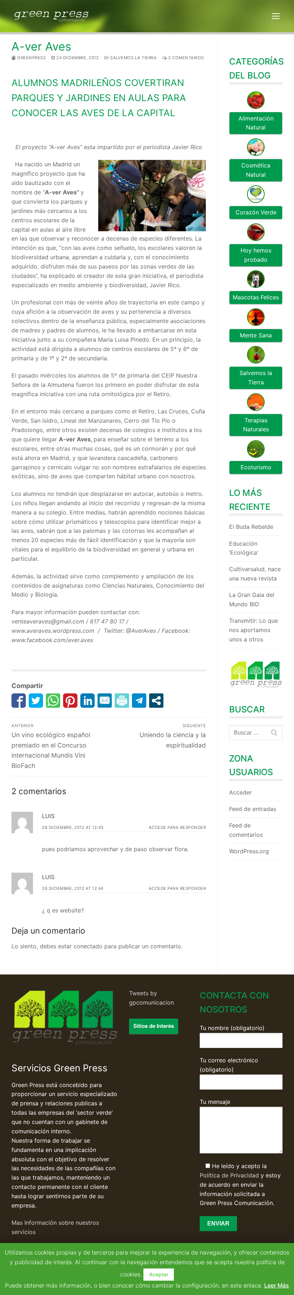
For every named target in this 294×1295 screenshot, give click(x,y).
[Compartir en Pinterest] (70, 700)
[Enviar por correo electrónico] (105, 700)
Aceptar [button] (158, 1274)
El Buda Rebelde (251, 526)
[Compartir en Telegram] (139, 700)
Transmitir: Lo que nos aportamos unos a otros (253, 630)
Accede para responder (177, 827)
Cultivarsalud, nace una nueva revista (255, 573)
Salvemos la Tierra (133, 57)
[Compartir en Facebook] (18, 700)
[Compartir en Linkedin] (87, 700)
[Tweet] (36, 700)
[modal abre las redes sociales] (156, 700)
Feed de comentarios (246, 830)
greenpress (31, 57)
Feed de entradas (252, 808)
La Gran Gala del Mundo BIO (251, 599)
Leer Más (276, 1285)
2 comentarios (185, 57)
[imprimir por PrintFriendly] (122, 700)
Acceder (240, 792)
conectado (88, 946)
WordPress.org (249, 851)
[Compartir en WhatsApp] (53, 700)
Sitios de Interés (153, 1026)
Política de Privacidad (229, 1175)
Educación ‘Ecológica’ (243, 548)
